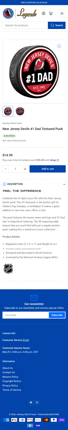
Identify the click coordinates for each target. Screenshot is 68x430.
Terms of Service (11, 389)
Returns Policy (10, 376)
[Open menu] (62, 13)
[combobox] (34, 25)
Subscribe (56, 315)
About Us (7, 368)
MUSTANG (54, 414)
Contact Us (8, 372)
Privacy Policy (10, 385)
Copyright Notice (11, 381)
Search (59, 25)
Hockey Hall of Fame (12, 123)
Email (26, 340)
